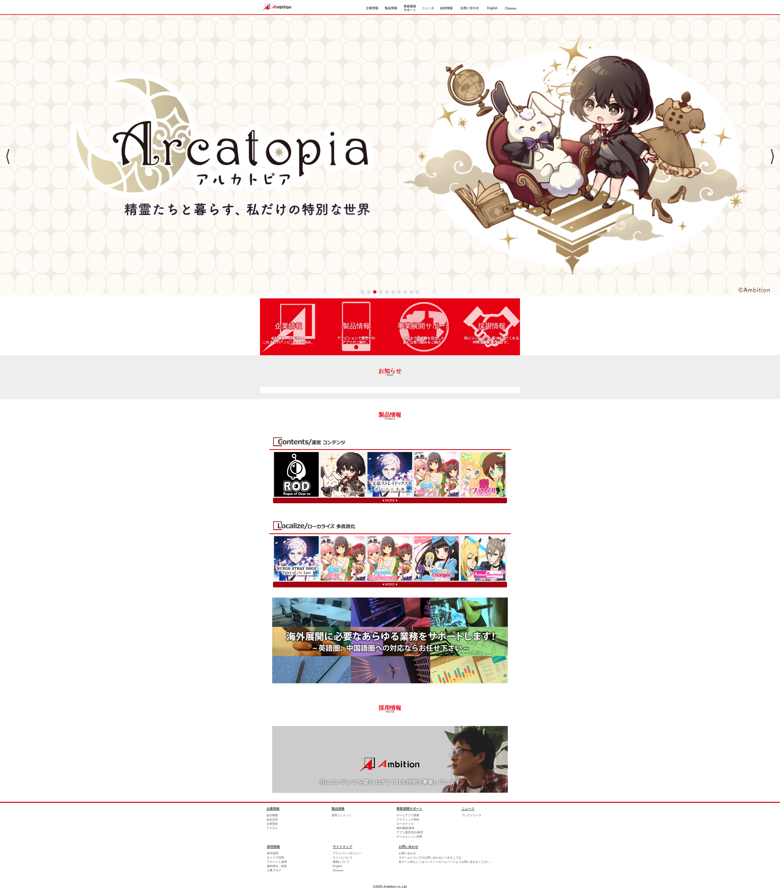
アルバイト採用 (277, 861)
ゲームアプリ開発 (407, 815)
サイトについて (343, 857)
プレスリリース (471, 815)
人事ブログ (274, 870)
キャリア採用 (275, 857)
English (337, 866)
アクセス (272, 828)
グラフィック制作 (407, 819)
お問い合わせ (407, 853)
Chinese (338, 870)
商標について (341, 861)
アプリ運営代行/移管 (409, 832)
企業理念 (272, 823)
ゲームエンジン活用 (409, 836)
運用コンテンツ (341, 815)
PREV (7, 156)
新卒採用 (272, 853)
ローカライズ (405, 823)
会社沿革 (272, 819)
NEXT (772, 156)
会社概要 (272, 815)
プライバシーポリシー (347, 853)
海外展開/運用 (405, 828)
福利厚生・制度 (277, 866)
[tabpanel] (390, 156)
